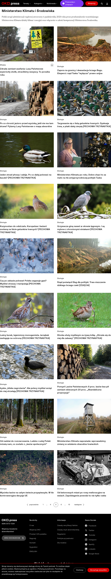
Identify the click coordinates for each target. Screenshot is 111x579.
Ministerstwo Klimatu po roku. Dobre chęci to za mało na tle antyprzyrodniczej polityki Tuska (81, 176)
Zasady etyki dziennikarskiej (68, 530)
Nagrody (32, 538)
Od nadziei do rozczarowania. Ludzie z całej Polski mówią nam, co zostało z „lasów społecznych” (25, 443)
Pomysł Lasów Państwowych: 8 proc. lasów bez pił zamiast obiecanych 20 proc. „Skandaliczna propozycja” (83, 389)
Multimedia (51, 3)
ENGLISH (33, 551)
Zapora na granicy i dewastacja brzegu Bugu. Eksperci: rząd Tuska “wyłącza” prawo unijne (79, 72)
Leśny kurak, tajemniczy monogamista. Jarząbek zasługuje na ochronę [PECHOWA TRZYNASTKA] (25, 337)
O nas (31, 525)
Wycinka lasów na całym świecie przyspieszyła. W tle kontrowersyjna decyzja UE (27, 494)
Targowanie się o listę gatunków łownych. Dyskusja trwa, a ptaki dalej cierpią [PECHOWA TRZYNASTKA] (84, 125)
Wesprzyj (91, 3)
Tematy (26, 3)
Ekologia (60, 66)
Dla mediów (61, 543)
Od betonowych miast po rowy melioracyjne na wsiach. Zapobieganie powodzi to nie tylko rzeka (81, 494)
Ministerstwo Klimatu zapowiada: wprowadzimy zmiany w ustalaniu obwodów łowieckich (81, 443)
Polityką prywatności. (46, 569)
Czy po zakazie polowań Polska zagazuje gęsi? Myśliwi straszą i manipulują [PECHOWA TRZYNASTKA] (23, 283)
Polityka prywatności (65, 538)
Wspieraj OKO (34, 530)
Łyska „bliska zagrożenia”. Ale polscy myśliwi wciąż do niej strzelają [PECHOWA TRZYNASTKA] (26, 390)
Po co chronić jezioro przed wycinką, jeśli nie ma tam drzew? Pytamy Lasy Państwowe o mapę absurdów (26, 125)
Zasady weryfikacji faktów (67, 525)
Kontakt (32, 543)
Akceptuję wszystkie (98, 570)
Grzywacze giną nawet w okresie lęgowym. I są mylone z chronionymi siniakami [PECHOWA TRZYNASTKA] (81, 229)
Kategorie (38, 3)
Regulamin (61, 534)
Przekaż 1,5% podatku (38, 534)
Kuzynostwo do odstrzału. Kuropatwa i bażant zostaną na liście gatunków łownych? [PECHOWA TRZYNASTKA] (25, 229)
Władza (3, 65)
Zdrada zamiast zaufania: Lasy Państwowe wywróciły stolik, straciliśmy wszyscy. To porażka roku (25, 71)
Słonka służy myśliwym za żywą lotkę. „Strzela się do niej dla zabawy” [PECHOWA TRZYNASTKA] (84, 337)
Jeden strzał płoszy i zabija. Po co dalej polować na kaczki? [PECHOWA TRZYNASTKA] (25, 176)
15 (69, 505)
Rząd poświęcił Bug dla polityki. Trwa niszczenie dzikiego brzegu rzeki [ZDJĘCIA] (81, 284)
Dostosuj (79, 570)
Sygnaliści (33, 547)
